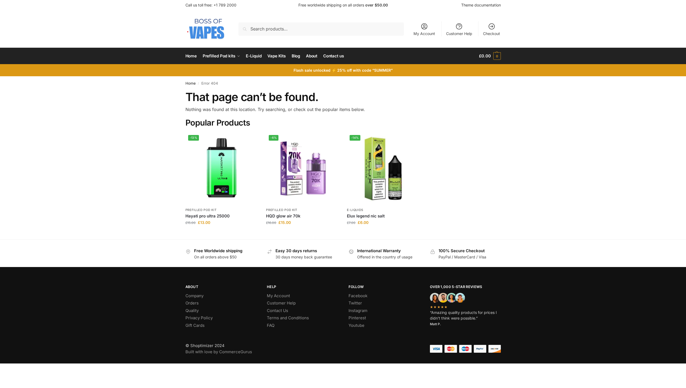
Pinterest (357, 317)
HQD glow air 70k (283, 216)
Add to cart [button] (221, 233)
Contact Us (277, 310)
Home (190, 83)
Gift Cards (195, 325)
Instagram (358, 310)
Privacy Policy (199, 317)
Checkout (491, 33)
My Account (424, 33)
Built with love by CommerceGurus (218, 351)
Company (194, 295)
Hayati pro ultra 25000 (207, 216)
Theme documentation (481, 5)
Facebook (358, 295)
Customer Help (459, 33)
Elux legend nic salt (366, 216)
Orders (192, 303)
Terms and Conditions (288, 317)
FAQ (270, 325)
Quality (192, 310)
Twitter (355, 303)
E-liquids (355, 210)
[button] (490, 56)
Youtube (356, 325)
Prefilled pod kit (201, 210)
